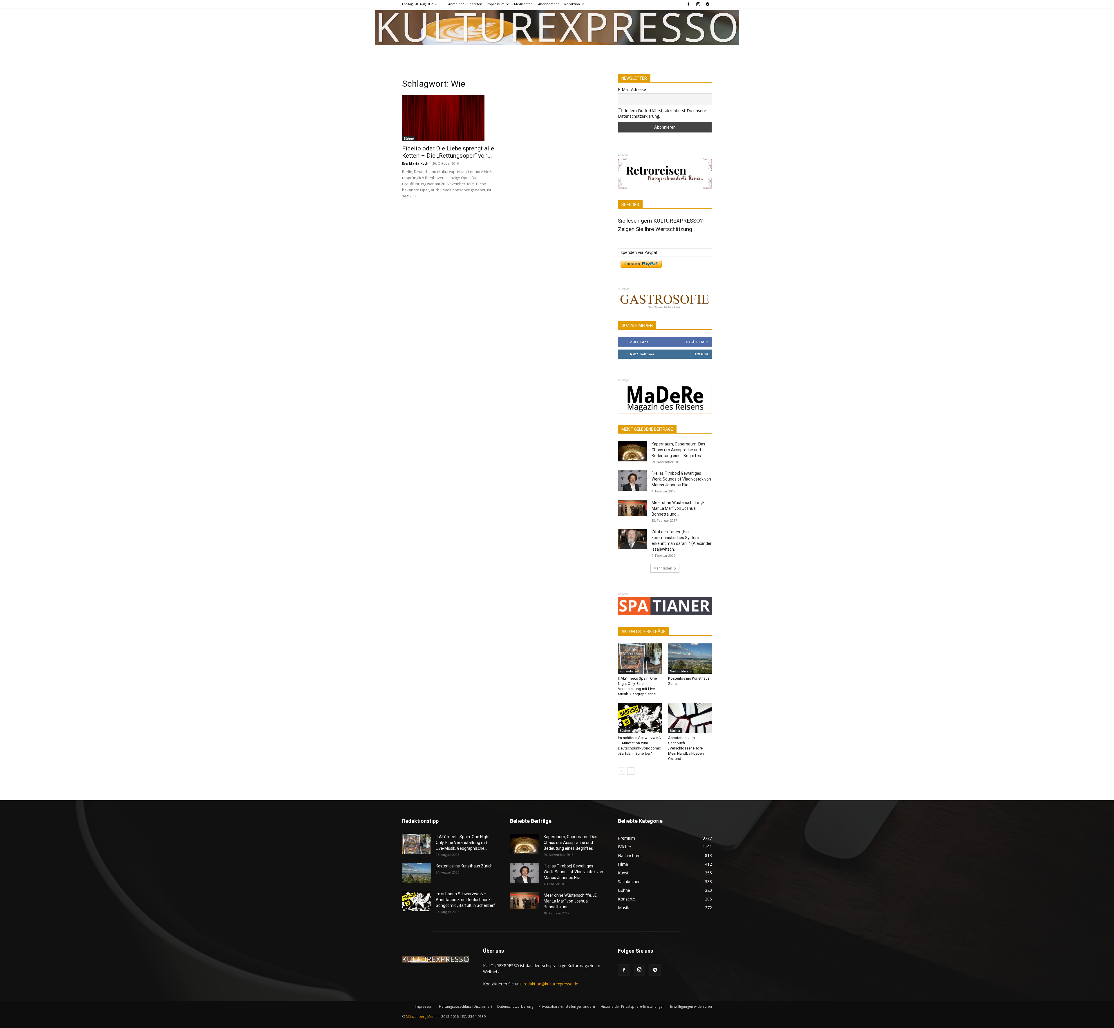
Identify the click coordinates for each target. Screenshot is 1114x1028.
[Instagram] (698, 4)
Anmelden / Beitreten (465, 4)
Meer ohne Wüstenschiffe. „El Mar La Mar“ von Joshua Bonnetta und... (679, 508)
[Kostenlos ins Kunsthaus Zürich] (690, 658)
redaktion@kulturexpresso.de (551, 984)
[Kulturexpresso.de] (557, 27)
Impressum (495, 4)
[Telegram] (707, 4)
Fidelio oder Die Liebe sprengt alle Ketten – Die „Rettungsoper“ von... (448, 152)
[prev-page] (621, 771)
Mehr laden (663, 568)
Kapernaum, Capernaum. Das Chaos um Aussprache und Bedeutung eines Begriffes (678, 450)
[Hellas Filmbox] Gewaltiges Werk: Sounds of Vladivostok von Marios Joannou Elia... (681, 479)
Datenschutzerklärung (515, 1006)
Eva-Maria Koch (415, 163)
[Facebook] (688, 4)
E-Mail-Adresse (632, 89)
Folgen (701, 354)
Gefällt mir (697, 342)
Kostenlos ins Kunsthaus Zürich (464, 866)
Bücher (625, 731)
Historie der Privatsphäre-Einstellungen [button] (633, 1006)
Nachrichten (679, 671)
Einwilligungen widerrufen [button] (691, 1006)
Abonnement (548, 4)
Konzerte (626, 671)
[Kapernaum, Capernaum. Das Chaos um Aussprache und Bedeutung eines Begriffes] (632, 451)
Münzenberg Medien (423, 1016)
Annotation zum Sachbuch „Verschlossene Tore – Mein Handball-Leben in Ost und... (688, 748)
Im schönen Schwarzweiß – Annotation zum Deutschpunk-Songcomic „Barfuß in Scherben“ (465, 899)
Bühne (409, 139)
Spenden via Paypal (639, 252)
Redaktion (572, 4)
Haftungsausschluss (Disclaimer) (465, 1006)
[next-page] (630, 771)
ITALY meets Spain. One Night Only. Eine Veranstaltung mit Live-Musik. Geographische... (463, 842)
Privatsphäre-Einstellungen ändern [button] (567, 1006)
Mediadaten (523, 4)
